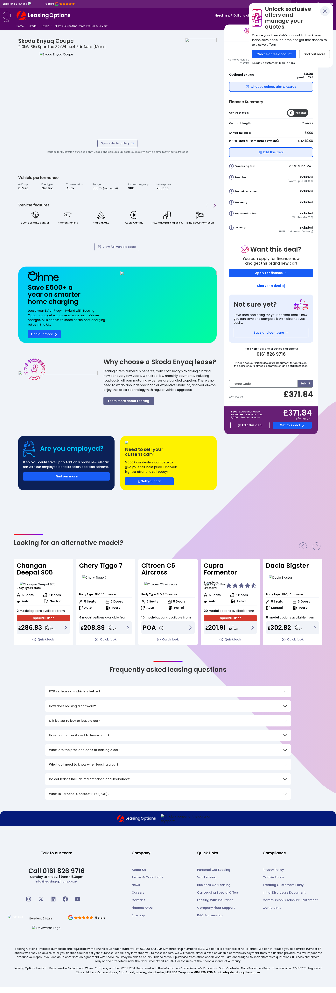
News (136, 885)
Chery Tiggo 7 (38, 565)
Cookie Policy (273, 877)
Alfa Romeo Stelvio (284, 569)
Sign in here (287, 63)
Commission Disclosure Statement (290, 900)
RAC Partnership (210, 915)
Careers (138, 892)
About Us (139, 870)
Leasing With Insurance (215, 900)
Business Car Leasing (213, 885)
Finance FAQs (142, 907)
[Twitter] (41, 899)
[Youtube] (77, 899)
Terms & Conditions (147, 877)
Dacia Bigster (225, 565)
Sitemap (138, 915)
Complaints (272, 907)
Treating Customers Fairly (283, 885)
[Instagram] (28, 899)
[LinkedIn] (53, 899)
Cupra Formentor (157, 569)
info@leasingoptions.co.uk (56, 881)
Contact (138, 900)
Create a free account (274, 54)
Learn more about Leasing (128, 401)
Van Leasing (206, 877)
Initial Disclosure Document (272, 363)
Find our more (66, 476)
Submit (305, 383)
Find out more (314, 54)
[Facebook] (65, 899)
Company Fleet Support (216, 907)
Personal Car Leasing (213, 870)
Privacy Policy (273, 870)
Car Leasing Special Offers (218, 892)
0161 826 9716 (203, 972)
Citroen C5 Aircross (96, 569)
